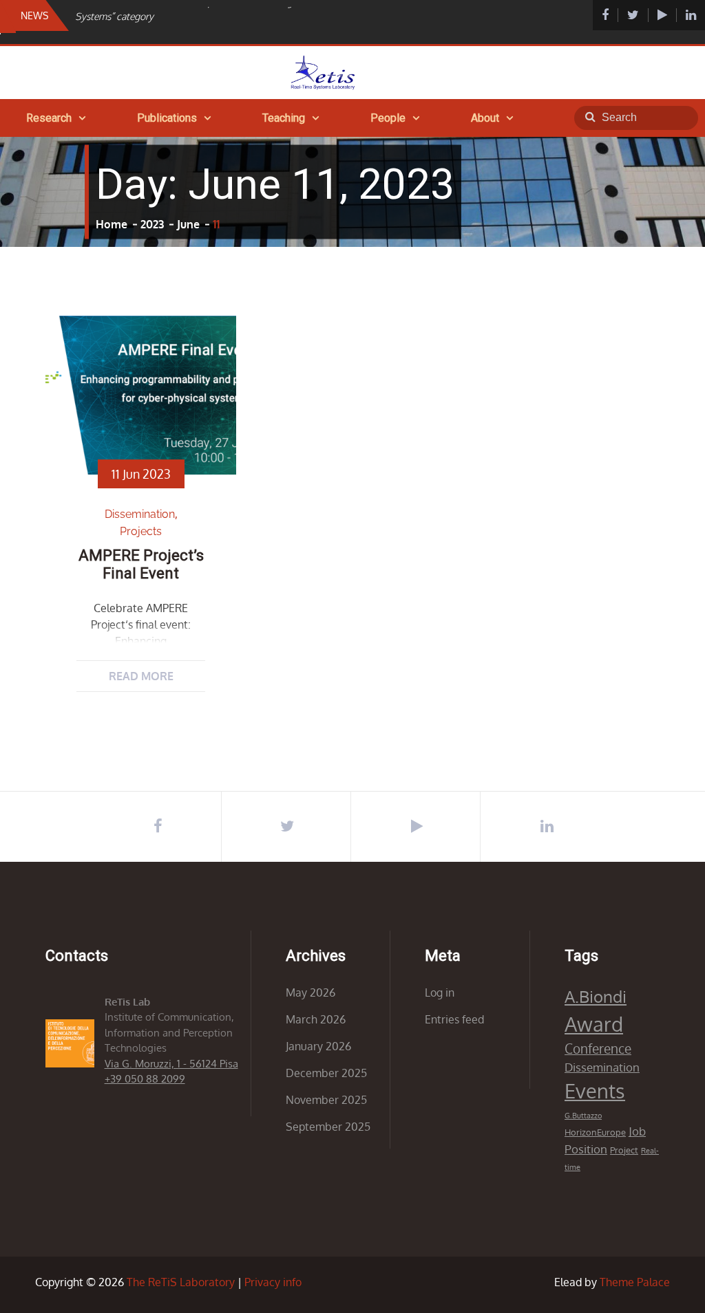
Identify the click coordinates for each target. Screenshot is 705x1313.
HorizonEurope (595, 1132)
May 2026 (310, 992)
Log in (439, 992)
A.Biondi (596, 996)
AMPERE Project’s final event (141, 564)
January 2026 (318, 1046)
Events (595, 1090)
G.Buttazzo (583, 1115)
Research (49, 117)
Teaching (283, 117)
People (388, 117)
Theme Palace (635, 1282)
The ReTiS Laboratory (181, 1282)
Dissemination (140, 514)
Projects (141, 531)
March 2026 (316, 1019)
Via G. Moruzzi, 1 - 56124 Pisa (171, 1063)
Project (624, 1149)
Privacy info (273, 1282)
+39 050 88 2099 (145, 1078)
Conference (598, 1048)
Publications (167, 117)
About (485, 117)
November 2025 (326, 1100)
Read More (141, 676)
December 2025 (326, 1073)
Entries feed (454, 1019)
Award (594, 1024)
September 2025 (328, 1126)
